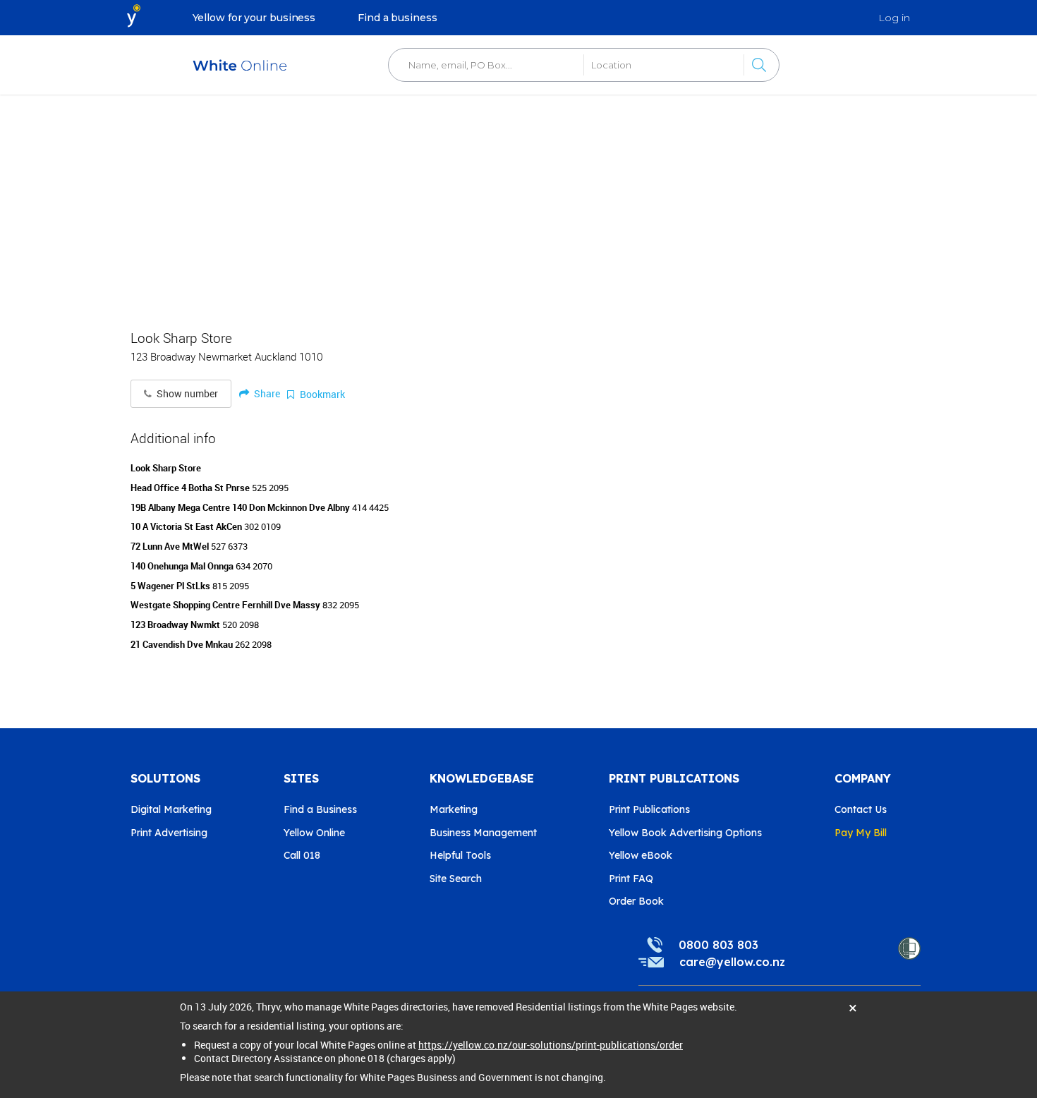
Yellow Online (314, 832)
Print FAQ (631, 878)
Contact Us (861, 809)
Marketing (454, 809)
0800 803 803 (718, 945)
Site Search (456, 878)
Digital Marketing (171, 809)
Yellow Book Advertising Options (685, 832)
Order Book (636, 901)
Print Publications (649, 809)
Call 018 (302, 855)
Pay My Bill (861, 832)
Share (266, 393)
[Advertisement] (518, 204)
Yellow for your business (254, 17)
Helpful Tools (460, 855)
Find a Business (320, 809)
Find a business (397, 17)
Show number (186, 393)
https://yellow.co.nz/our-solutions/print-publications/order (550, 1044)
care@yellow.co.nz (732, 962)
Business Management (483, 832)
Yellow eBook (640, 855)
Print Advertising (169, 832)
